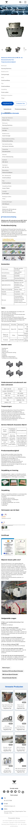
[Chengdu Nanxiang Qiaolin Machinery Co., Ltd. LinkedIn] (11, 792)
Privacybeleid (11, 818)
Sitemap (18, 818)
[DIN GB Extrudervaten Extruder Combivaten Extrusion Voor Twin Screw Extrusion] (7, 760)
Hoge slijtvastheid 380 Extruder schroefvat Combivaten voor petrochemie (7, 705)
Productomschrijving (20, 109)
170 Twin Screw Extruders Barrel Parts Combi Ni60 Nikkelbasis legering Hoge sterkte (20, 727)
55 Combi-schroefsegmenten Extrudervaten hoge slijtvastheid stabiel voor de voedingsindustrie (7, 727)
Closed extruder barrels (9, 678)
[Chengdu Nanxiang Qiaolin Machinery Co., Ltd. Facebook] (8, 792)
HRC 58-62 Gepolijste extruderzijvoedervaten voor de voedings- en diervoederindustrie (20, 769)
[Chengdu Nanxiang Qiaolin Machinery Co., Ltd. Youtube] (15, 792)
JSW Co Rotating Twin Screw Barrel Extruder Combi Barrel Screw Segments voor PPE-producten (21, 748)
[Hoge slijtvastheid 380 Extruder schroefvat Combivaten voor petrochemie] (7, 696)
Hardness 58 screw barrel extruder (12, 671)
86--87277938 (8, 800)
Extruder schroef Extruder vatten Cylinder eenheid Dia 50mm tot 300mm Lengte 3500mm (7, 748)
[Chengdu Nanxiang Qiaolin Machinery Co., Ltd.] (6, 2)
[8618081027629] (19, 792)
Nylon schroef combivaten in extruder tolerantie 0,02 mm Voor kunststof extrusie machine (20, 705)
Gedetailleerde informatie (7, 109)
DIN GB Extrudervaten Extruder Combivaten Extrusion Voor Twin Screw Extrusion (7, 769)
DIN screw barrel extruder (10, 674)
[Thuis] (14, 782)
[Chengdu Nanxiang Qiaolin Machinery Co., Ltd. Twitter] (4, 792)
